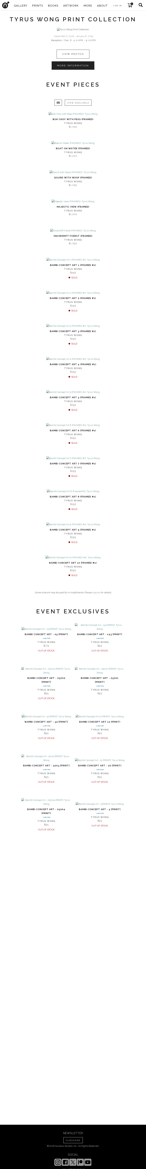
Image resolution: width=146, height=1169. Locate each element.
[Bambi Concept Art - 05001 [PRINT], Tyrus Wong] (100, 671)
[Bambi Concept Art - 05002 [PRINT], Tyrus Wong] (46, 671)
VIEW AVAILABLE (78, 103)
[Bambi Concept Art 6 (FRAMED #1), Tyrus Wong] (73, 425)
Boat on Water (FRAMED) (73, 148)
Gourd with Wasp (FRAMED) (73, 177)
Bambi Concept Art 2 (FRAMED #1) (73, 298)
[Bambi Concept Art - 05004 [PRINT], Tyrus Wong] (46, 802)
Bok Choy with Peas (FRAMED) (73, 119)
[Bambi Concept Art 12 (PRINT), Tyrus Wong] (100, 717)
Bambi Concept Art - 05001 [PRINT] (100, 680)
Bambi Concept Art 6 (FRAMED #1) (73, 430)
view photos (73, 54)
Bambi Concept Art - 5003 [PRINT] (46, 765)
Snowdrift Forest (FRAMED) (73, 236)
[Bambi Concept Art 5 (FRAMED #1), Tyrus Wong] (73, 392)
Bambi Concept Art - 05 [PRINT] (46, 634)
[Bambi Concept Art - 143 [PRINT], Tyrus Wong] (100, 627)
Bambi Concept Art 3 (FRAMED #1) (73, 331)
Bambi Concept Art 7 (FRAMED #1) (73, 463)
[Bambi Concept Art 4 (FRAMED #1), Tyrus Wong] (73, 359)
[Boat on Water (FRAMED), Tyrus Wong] (73, 143)
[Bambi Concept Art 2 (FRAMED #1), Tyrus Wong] (73, 293)
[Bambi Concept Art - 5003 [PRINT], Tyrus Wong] (46, 758)
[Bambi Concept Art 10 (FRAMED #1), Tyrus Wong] (73, 558)
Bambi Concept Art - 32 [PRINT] (46, 721)
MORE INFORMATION (73, 65)
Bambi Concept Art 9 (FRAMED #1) (73, 529)
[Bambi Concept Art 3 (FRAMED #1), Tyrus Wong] (73, 326)
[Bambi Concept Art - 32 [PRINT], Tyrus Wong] (46, 717)
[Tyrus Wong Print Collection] (73, 29)
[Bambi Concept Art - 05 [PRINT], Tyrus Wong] (46, 629)
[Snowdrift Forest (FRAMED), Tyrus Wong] (73, 231)
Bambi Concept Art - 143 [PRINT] (99, 634)
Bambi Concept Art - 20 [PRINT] (99, 765)
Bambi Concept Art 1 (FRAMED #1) (73, 265)
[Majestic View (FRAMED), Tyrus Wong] (73, 201)
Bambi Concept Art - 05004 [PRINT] (46, 811)
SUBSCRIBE (73, 1140)
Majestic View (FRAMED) (73, 206)
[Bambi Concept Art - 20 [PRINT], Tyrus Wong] (100, 760)
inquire (96, 592)
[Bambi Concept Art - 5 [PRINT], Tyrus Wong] (100, 804)
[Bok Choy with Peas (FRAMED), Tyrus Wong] (73, 114)
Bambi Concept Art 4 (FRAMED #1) (73, 364)
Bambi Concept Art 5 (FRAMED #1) (73, 397)
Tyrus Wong (73, 123)
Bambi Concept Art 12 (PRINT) (99, 721)
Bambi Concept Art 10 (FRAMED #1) (73, 562)
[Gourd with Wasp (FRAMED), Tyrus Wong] (73, 172)
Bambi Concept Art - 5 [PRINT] (100, 809)
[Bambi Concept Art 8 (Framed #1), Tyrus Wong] (73, 491)
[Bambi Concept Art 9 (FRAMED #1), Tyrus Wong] (73, 524)
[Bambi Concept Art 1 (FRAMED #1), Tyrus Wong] (73, 260)
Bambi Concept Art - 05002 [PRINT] (46, 680)
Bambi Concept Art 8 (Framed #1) (73, 496)
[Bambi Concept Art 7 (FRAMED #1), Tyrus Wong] (73, 458)
